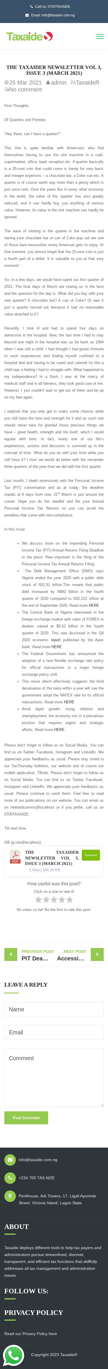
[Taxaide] (29, 35)
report (55, 640)
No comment (25, 89)
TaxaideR (87, 82)
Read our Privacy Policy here (30, 1333)
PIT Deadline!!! (38, 955)
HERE (93, 605)
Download (91, 855)
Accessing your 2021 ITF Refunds (80, 955)
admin (59, 82)
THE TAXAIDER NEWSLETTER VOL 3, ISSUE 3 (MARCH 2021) (52, 858)
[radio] (38, 900)
